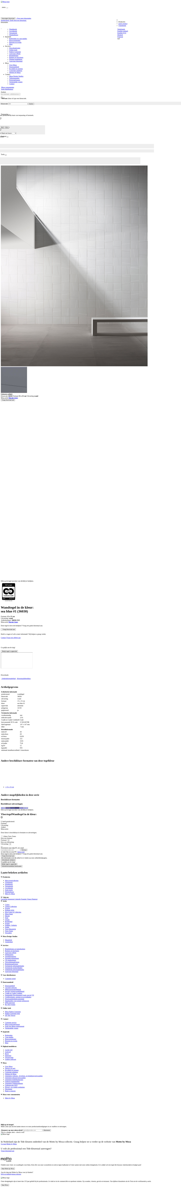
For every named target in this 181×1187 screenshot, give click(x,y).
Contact (11, 84)
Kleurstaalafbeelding (24, 678)
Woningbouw (13, 35)
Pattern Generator (15, 52)
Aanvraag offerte (14, 54)
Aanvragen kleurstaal (8, 18)
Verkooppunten (14, 78)
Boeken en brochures (16, 57)
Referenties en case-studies (18, 39)
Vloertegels (122, 25)
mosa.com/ (21, 852)
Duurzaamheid (14, 67)
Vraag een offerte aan (13, 638)
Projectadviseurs (14, 80)
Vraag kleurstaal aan (8, 400)
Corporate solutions (15, 71)
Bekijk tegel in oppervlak (9, 651)
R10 (2, 127)
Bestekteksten (13, 55)
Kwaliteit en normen (16, 69)
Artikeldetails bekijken (8, 860)
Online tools (13, 50)
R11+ (6, 127)
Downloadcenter (14, 48)
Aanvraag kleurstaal (15, 61)
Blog (10, 44)
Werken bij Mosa (15, 72)
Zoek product (122, 24)
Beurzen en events (15, 42)
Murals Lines (13, 398)
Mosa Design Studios (16, 76)
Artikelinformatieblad (9, 678)
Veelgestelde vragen (15, 82)
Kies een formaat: (6, 838)
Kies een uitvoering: (7, 842)
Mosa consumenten (7, 87)
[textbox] (10, 94)
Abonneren (47, 1130)
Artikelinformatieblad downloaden (12, 866)
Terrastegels (13, 33)
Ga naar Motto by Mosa (9, 1144)
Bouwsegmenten (14, 40)
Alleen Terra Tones (9, 836)
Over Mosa (13, 65)
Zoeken (31, 104)
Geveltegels (13, 31)
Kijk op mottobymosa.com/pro (11, 1174)
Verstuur (24, 850)
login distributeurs (7, 89)
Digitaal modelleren (15, 59)
